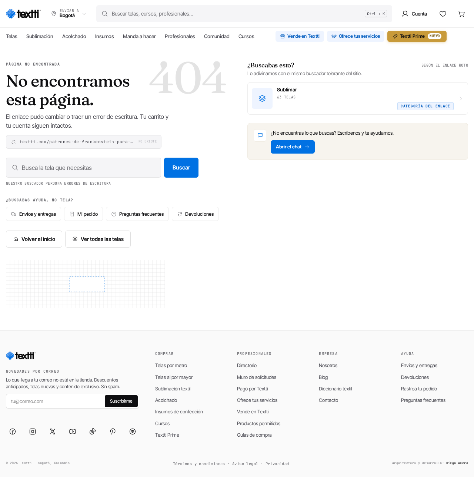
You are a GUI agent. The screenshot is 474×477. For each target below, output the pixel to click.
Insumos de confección (179, 411)
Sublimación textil (172, 389)
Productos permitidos (258, 423)
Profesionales (180, 36)
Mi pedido (87, 214)
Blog (323, 377)
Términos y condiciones (199, 463)
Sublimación (39, 36)
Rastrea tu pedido (419, 389)
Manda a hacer (139, 36)
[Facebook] (12, 431)
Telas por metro (171, 365)
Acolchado (74, 36)
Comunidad (217, 36)
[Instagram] (32, 431)
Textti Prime (420, 36)
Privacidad (277, 463)
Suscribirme (121, 401)
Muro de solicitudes (256, 377)
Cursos (246, 36)
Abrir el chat (288, 147)
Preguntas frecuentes (141, 214)
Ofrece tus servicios (359, 36)
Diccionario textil (335, 389)
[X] (52, 431)
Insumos (104, 36)
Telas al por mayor (174, 377)
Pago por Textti (252, 389)
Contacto (328, 400)
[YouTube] (72, 431)
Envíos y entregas (37, 214)
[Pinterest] (112, 431)
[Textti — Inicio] (23, 14)
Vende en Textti (303, 36)
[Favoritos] (443, 13)
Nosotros (328, 365)
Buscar (181, 167)
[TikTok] (92, 431)
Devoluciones (199, 214)
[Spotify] (132, 431)
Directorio (247, 365)
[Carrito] (461, 13)
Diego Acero (457, 463)
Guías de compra (254, 435)
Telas (11, 36)
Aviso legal (245, 463)
